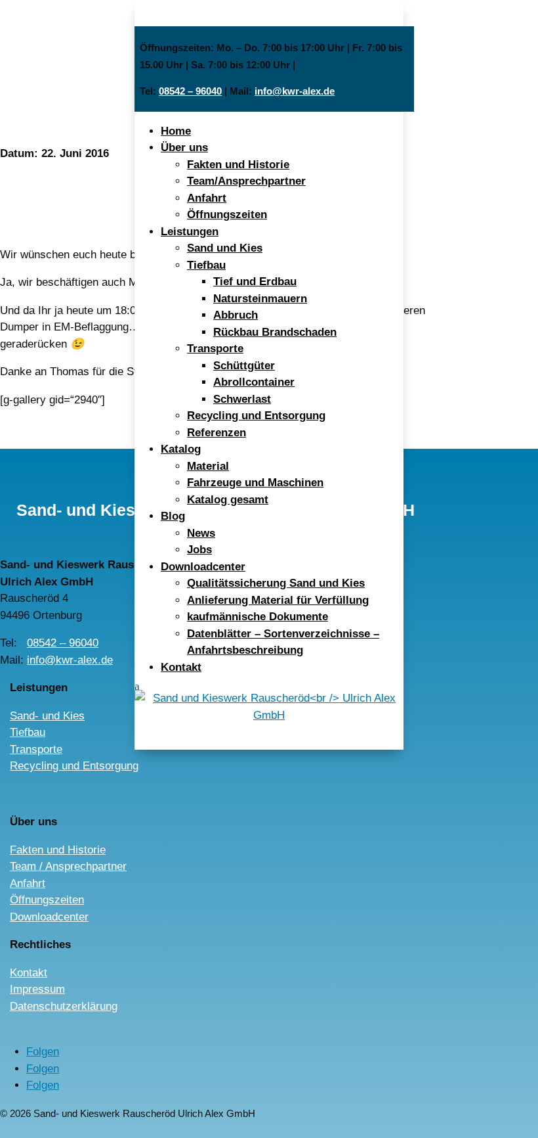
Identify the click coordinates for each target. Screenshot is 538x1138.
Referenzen (216, 432)
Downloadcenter (203, 566)
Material (208, 466)
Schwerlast (242, 399)
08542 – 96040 (190, 91)
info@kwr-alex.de (295, 91)
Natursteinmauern (260, 298)
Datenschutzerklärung (63, 1006)
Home (176, 131)
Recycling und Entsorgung (256, 415)
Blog (173, 516)
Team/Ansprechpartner (246, 181)
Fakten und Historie (238, 164)
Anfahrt (206, 198)
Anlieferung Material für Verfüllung (278, 600)
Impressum (37, 989)
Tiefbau (206, 265)
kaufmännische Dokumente (257, 616)
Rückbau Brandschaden (275, 332)
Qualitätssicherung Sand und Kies (276, 583)
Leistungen (189, 231)
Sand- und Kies (47, 716)
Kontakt (181, 667)
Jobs (199, 549)
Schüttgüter (244, 365)
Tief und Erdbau (255, 281)
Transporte (215, 348)
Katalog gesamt (227, 499)
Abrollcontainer (254, 382)
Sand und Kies (224, 248)
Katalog (181, 449)
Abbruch (235, 315)
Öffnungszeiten (227, 214)
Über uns (184, 147)
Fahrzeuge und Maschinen (255, 482)
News (201, 533)
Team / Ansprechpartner (68, 866)
